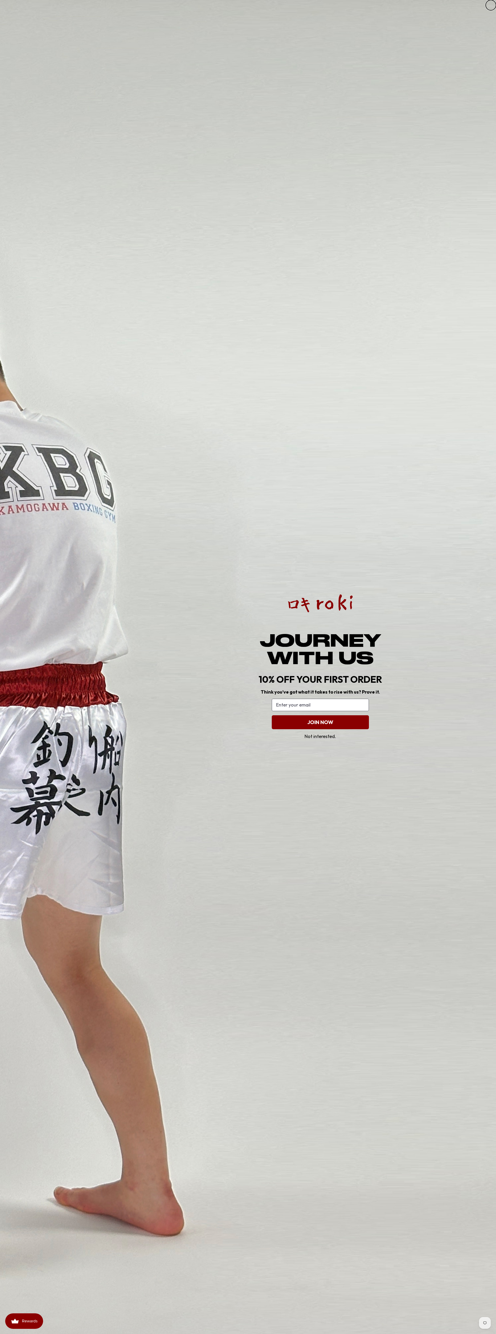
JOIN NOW (320, 722)
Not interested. (320, 736)
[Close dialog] (491, 5)
